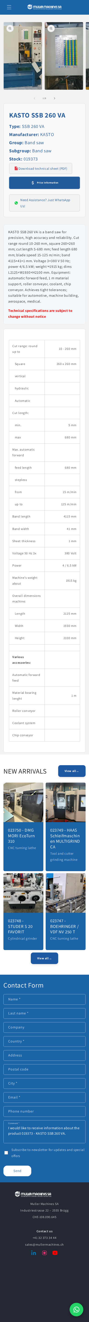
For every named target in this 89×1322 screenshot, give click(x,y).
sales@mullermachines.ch (44, 1244)
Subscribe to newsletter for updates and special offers (47, 1153)
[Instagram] (44, 1253)
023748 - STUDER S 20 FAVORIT (20, 926)
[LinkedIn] (34, 1253)
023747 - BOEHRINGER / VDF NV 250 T (64, 926)
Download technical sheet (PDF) (42, 168)
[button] (9, 7)
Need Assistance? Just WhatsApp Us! (45, 203)
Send (17, 1171)
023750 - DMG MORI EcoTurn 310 (21, 835)
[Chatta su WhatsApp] (76, 1309)
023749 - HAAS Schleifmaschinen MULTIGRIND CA (65, 838)
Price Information (47, 182)
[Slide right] (55, 98)
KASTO (47, 134)
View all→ (72, 771)
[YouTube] (55, 1253)
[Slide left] (34, 98)
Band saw (34, 143)
